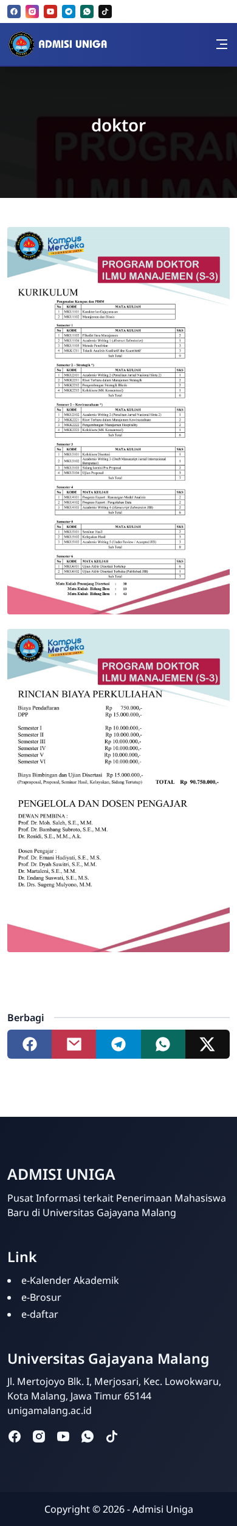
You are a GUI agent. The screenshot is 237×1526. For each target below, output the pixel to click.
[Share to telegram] (118, 1044)
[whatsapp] (87, 11)
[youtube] (50, 11)
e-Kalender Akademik (70, 1280)
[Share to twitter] (207, 1044)
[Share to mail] (74, 1044)
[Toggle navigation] (222, 44)
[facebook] (14, 11)
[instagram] (32, 11)
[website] (136, 1435)
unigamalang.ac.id (49, 1410)
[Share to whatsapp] (163, 1044)
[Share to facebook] (29, 1044)
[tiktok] (105, 11)
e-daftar (39, 1314)
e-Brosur (41, 1297)
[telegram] (68, 11)
